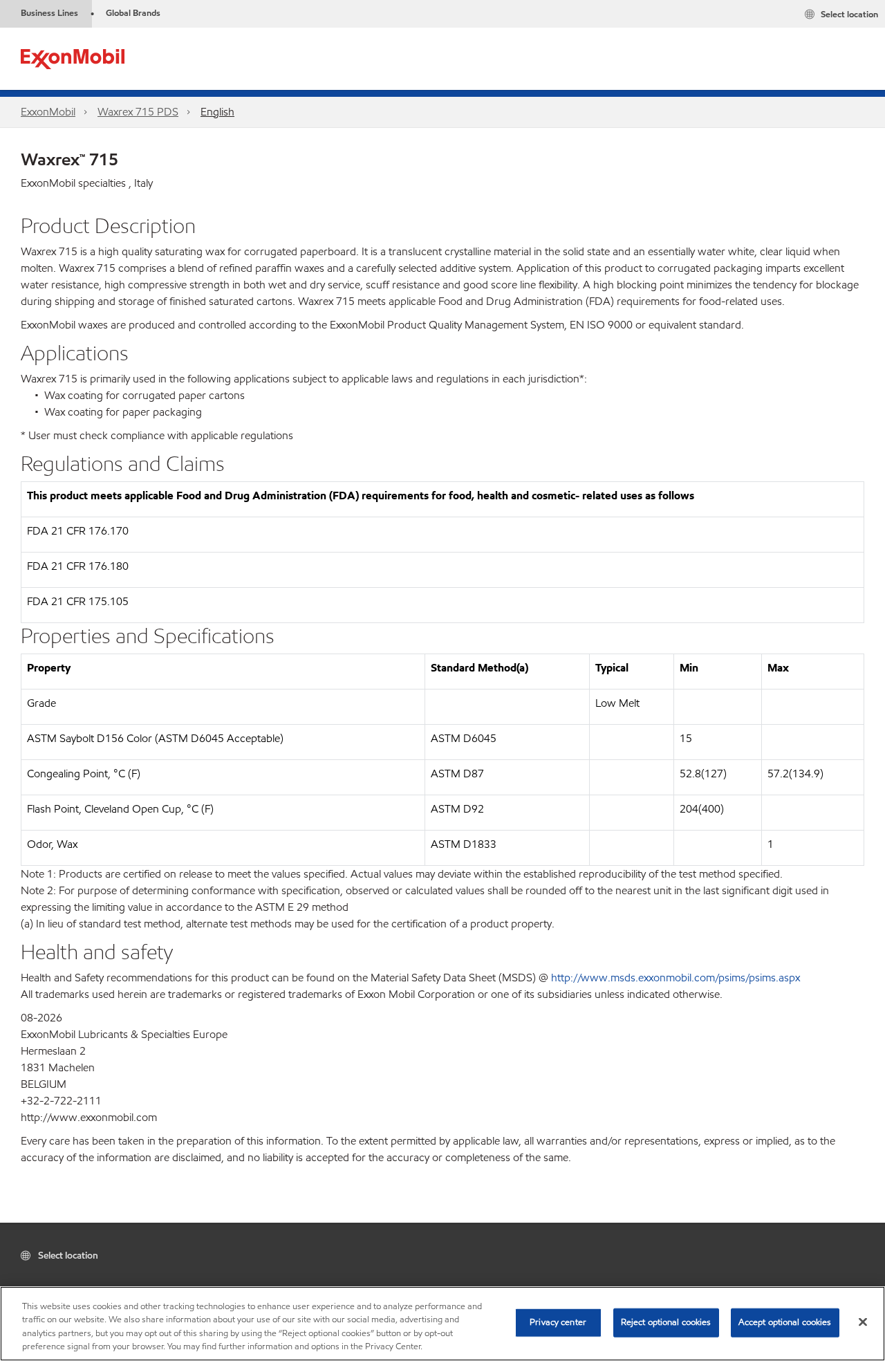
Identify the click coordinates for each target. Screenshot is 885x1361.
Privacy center (558, 1322)
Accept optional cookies (785, 1322)
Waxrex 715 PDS (137, 111)
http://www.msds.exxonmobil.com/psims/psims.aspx (675, 977)
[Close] (863, 1321)
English (217, 111)
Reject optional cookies (666, 1322)
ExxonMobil (48, 111)
